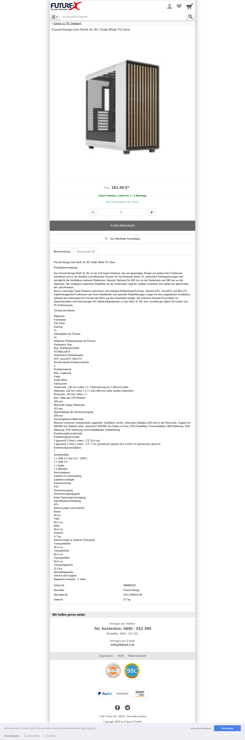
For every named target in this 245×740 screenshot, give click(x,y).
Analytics (51, 736)
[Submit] (190, 16)
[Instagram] (127, 708)
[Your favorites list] (179, 6)
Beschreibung (62, 251)
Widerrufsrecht (137, 655)
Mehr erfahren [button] (88, 728)
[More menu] (169, 6)
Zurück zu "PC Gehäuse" (68, 23)
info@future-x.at (122, 644)
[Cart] (190, 6)
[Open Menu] (55, 16)
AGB (120, 655)
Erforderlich (34, 736)
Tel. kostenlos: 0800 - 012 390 (122, 628)
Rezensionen (86, 251)
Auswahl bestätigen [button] (201, 728)
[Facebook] (117, 708)
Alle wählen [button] (227, 728)
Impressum (106, 655)
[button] (122, 238)
